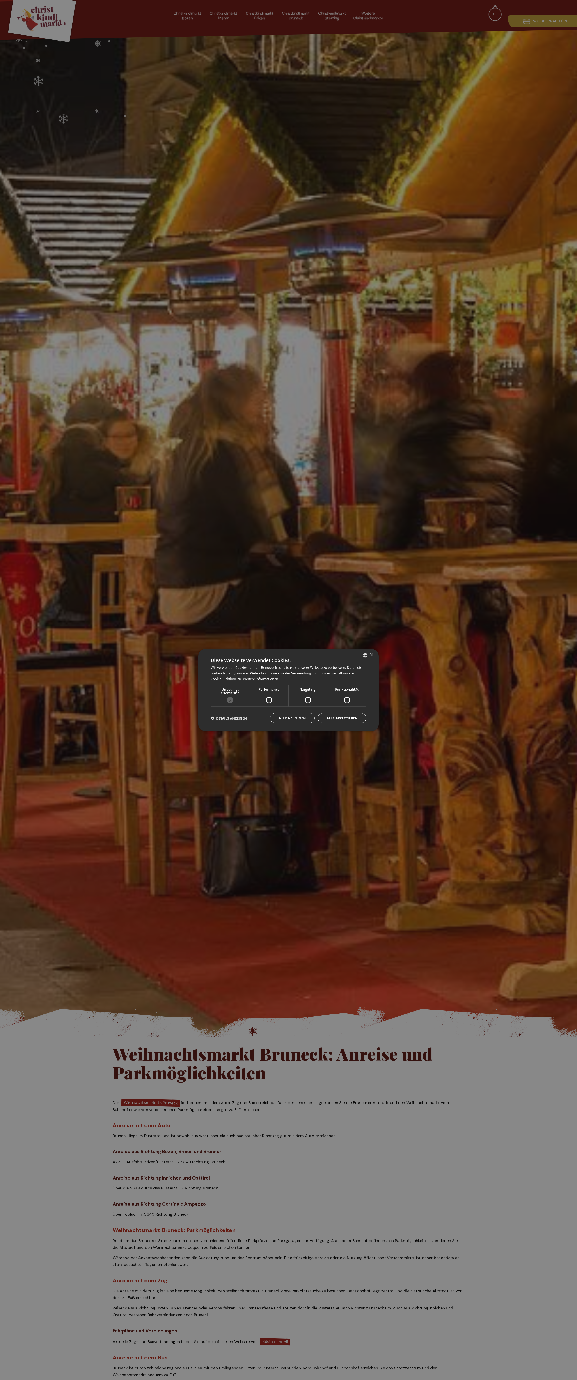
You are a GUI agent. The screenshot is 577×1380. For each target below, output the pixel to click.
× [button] (371, 655)
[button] (229, 717)
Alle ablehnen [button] (292, 718)
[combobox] (365, 655)
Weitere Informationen (260, 678)
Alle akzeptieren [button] (342, 718)
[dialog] (288, 690)
